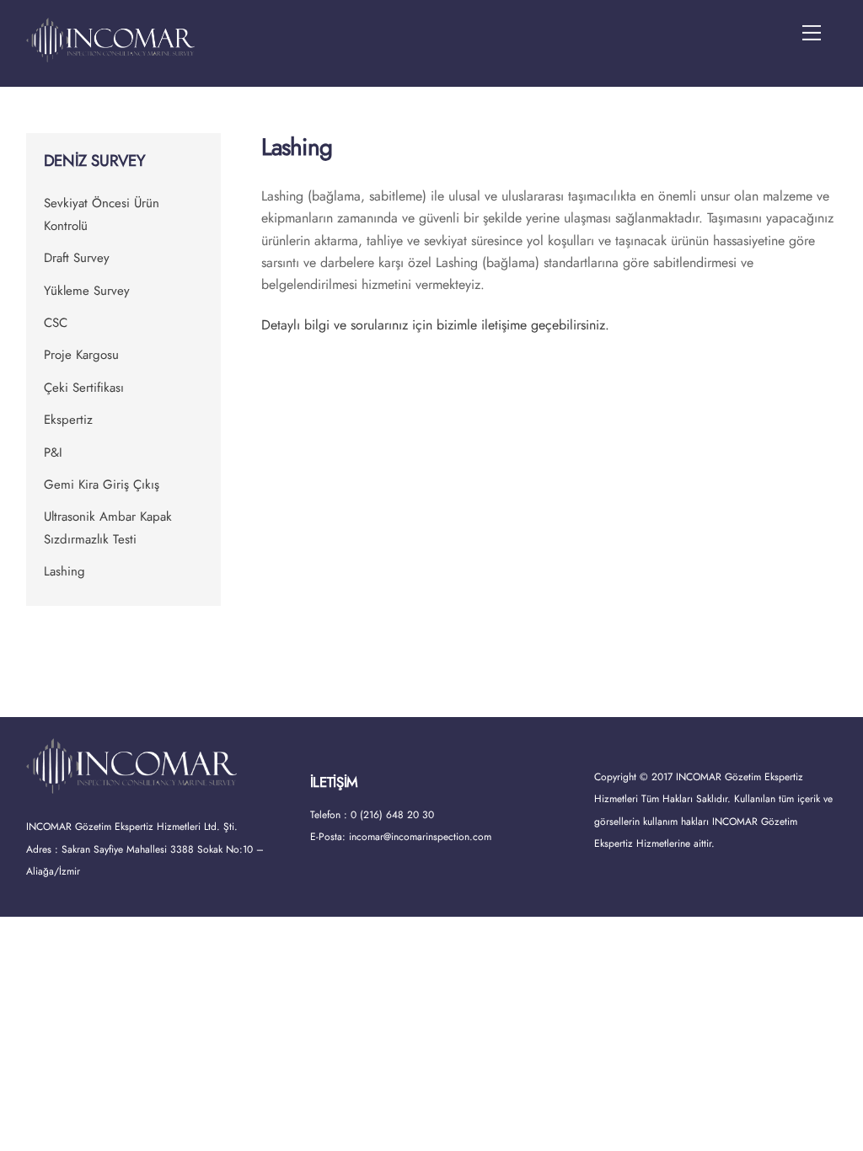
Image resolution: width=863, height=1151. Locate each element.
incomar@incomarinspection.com (420, 836)
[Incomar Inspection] (110, 55)
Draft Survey (77, 258)
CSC (55, 322)
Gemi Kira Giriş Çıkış (101, 484)
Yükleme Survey (87, 290)
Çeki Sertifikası (84, 387)
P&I (53, 452)
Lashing (64, 571)
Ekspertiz (68, 419)
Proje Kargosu (81, 354)
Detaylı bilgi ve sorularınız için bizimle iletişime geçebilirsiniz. (437, 325)
